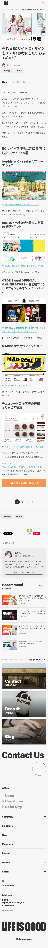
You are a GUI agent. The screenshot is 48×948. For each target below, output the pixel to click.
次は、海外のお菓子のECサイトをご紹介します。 (22, 467)
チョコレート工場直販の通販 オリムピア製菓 (24, 446)
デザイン (17, 10)
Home (4, 10)
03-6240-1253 (8, 885)
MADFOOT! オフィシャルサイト (18, 385)
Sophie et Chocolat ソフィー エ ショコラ (22, 204)
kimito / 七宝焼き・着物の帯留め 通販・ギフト (24, 265)
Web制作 (10, 10)
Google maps (7, 910)
